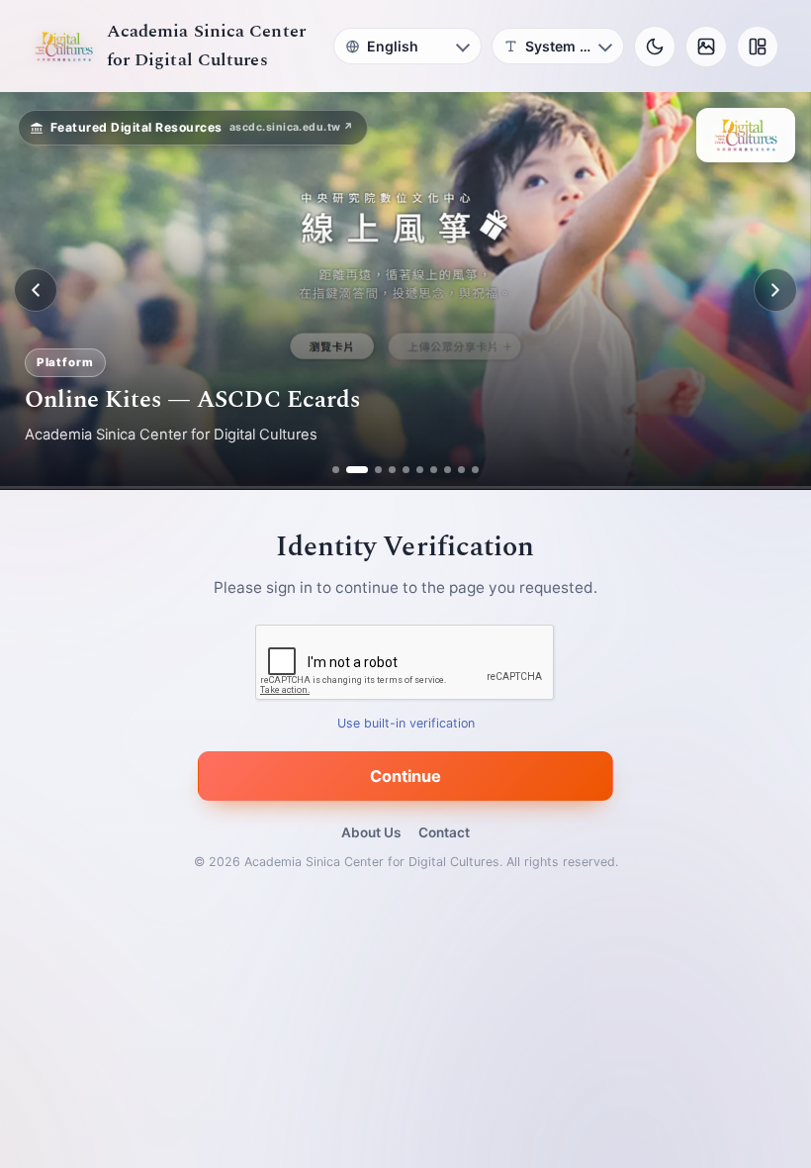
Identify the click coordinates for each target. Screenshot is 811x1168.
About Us (371, 832)
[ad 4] (392, 469)
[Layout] (757, 46)
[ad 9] (461, 469)
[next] (775, 290)
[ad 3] (371, 469)
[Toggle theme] (655, 46)
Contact (444, 832)
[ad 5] (406, 469)
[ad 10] (475, 469)
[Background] (706, 46)
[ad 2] (349, 469)
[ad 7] (433, 469)
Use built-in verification (406, 723)
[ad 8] (447, 469)
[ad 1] (335, 469)
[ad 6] (419, 469)
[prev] (35, 290)
